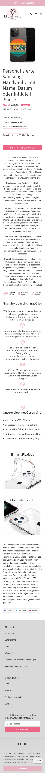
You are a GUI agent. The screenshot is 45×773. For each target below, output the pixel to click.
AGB (7, 646)
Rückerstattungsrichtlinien (16, 666)
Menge (5, 135)
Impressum (10, 633)
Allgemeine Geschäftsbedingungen (20, 660)
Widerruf (8, 653)
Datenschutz (10, 640)
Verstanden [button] (22, 769)
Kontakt (8, 690)
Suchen (8, 704)
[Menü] (40, 14)
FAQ (7, 684)
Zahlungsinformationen (15, 697)
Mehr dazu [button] (32, 763)
